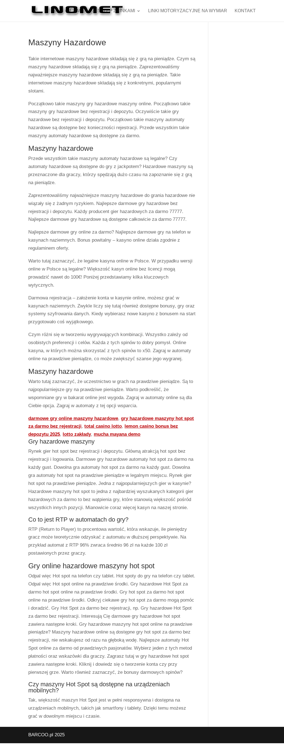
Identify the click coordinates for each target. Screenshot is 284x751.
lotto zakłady (77, 434)
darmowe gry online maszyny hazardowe (73, 418)
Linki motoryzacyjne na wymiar (187, 11)
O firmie (75, 11)
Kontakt (245, 11)
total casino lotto (103, 426)
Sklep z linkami (116, 11)
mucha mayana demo (117, 434)
